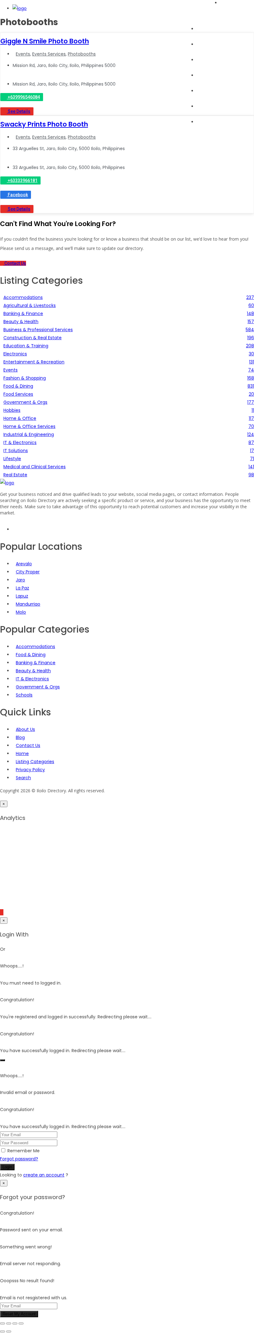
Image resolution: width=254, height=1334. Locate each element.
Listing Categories (35, 761)
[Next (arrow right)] (8, 1331)
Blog (201, 91)
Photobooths (82, 54)
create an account (43, 1175)
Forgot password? (19, 1159)
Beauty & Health (33, 671)
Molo (21, 612)
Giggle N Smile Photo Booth (44, 41)
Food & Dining (31, 654)
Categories (209, 60)
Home (203, 29)
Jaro (20, 580)
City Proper (28, 572)
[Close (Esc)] (21, 1323)
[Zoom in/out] (2, 1323)
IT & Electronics (32, 679)
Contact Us (28, 745)
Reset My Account (19, 1314)
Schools (24, 695)
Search (204, 44)
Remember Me (23, 1151)
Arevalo (24, 564)
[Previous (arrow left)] (2, 1331)
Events (204, 75)
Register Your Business (221, 106)
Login (7, 1167)
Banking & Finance (35, 663)
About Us (206, 122)
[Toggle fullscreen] (8, 1323)
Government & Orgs (38, 687)
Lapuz (22, 596)
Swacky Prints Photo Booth (44, 124)
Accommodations (35, 646)
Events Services (49, 54)
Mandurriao (28, 604)
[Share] (14, 1323)
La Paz (22, 588)
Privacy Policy (30, 770)
